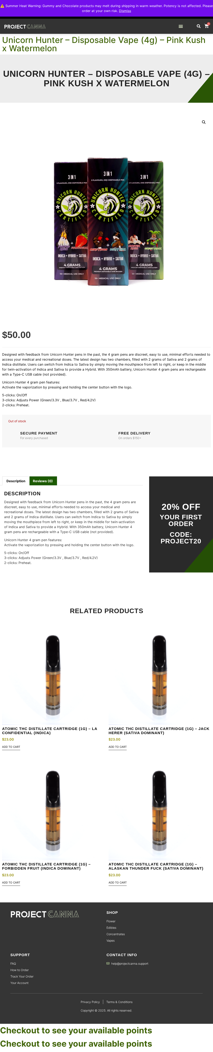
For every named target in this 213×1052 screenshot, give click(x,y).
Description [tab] (15, 481)
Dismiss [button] (125, 11)
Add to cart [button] (11, 747)
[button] (180, 26)
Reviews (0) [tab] (43, 481)
